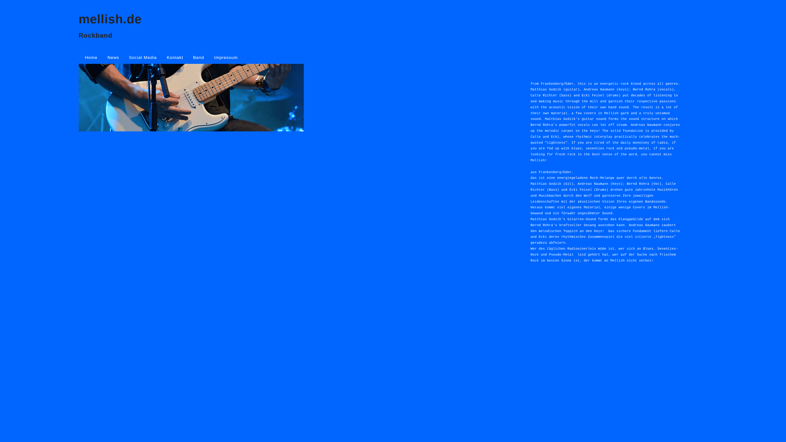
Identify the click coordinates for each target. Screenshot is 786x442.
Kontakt (175, 57)
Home (91, 57)
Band (198, 57)
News (113, 57)
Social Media (143, 57)
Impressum (226, 57)
